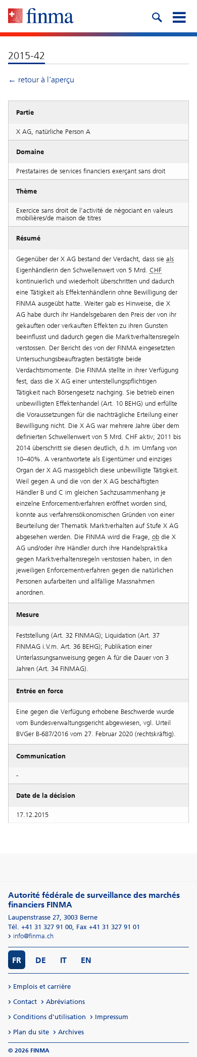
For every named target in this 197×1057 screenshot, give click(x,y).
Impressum (111, 1017)
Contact (25, 1001)
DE (40, 960)
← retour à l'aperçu (41, 79)
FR (16, 960)
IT (63, 960)
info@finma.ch (33, 936)
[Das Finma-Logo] (41, 16)
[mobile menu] (179, 16)
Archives (71, 1032)
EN (86, 960)
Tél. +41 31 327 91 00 (40, 927)
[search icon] (156, 16)
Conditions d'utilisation (49, 1017)
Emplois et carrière (42, 986)
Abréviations (65, 1001)
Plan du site (31, 1032)
